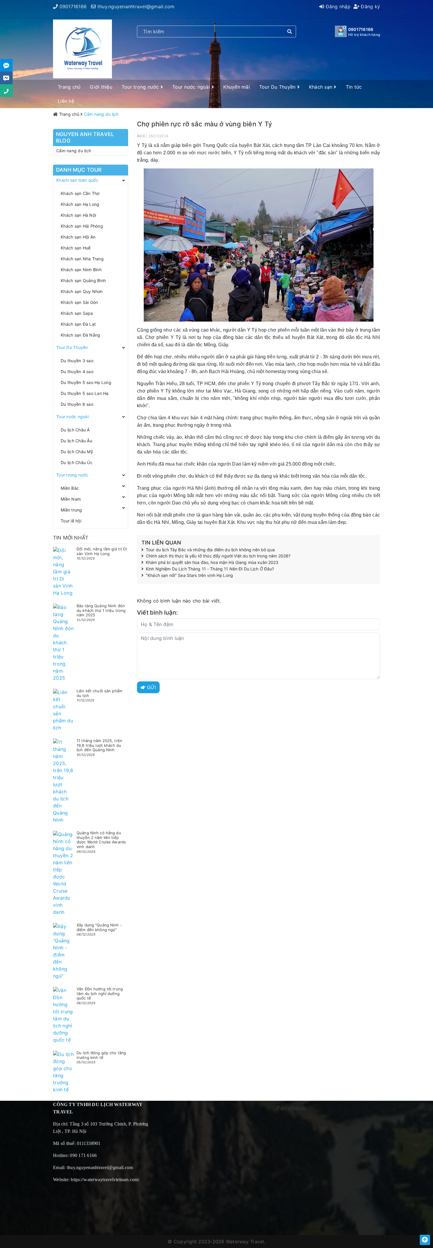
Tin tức (354, 87)
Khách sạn (321, 87)
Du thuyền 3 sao (77, 360)
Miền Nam (71, 498)
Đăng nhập (337, 6)
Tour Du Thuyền (278, 87)
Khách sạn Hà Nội (78, 215)
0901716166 (73, 6)
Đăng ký (369, 6)
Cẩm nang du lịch (73, 150)
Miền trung (71, 509)
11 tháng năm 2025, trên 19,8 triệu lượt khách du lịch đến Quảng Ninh (99, 745)
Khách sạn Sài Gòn (79, 302)
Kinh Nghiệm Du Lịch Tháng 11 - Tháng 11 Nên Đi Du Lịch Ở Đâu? (210, 569)
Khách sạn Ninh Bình (81, 269)
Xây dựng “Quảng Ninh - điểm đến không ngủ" (99, 927)
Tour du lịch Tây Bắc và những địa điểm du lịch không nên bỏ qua (210, 549)
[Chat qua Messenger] (6, 78)
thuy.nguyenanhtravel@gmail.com (136, 6)
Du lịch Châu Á (75, 429)
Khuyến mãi (236, 87)
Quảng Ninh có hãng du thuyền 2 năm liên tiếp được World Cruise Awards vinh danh (101, 839)
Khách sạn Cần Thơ (80, 193)
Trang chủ (69, 87)
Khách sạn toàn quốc (77, 180)
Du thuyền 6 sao (77, 404)
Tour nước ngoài (191, 87)
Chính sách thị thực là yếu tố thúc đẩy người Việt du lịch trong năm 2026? (218, 556)
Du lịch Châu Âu (76, 440)
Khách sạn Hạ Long (80, 204)
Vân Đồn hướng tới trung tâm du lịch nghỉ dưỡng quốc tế (100, 993)
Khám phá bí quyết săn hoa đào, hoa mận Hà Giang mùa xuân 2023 (212, 562)
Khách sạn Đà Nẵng (80, 334)
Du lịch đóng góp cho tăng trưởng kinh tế (101, 1055)
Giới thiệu (101, 87)
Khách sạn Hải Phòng (82, 226)
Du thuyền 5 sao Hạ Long (86, 382)
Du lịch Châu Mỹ (77, 451)
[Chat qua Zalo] (6, 65)
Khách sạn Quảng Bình (83, 280)
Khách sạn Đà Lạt (78, 324)
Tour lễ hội (71, 520)
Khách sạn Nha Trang (82, 258)
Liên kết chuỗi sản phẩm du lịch (99, 693)
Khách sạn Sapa (77, 313)
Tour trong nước (141, 87)
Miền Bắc (70, 488)
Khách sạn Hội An (78, 236)
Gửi (151, 687)
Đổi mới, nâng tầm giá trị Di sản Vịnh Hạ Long (102, 551)
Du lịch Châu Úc (76, 462)
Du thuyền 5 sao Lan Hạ (85, 393)
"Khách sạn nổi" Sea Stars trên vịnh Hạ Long (189, 575)
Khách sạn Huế (75, 247)
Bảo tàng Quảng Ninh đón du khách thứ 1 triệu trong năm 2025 (101, 610)
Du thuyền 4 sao (77, 371)
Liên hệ (66, 101)
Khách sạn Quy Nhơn (82, 291)
